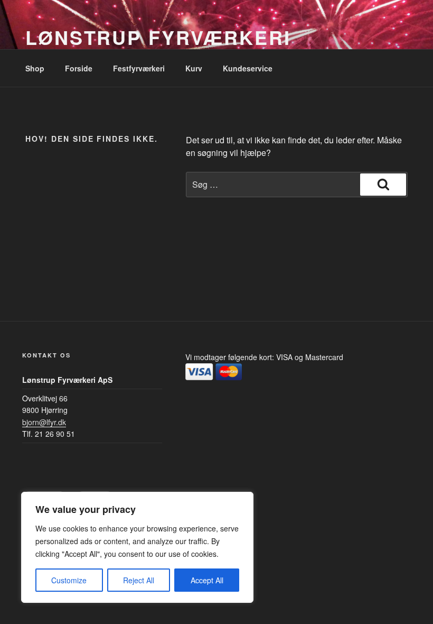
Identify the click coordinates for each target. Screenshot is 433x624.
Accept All (207, 580)
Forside (78, 68)
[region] (137, 547)
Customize (69, 580)
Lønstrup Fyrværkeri (158, 37)
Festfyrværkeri (139, 68)
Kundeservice (247, 68)
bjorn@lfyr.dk (44, 422)
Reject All (138, 580)
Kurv (193, 68)
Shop (34, 68)
